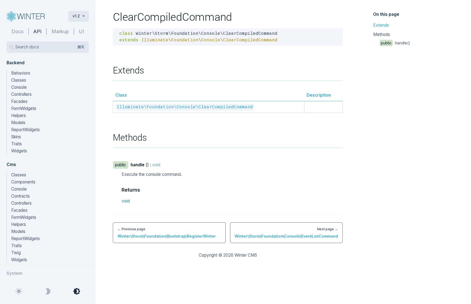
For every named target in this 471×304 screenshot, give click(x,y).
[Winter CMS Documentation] (33, 16)
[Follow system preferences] (76, 291)
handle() (395, 43)
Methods (381, 34)
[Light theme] (19, 291)
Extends (381, 25)
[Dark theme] (47, 291)
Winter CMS (245, 255)
